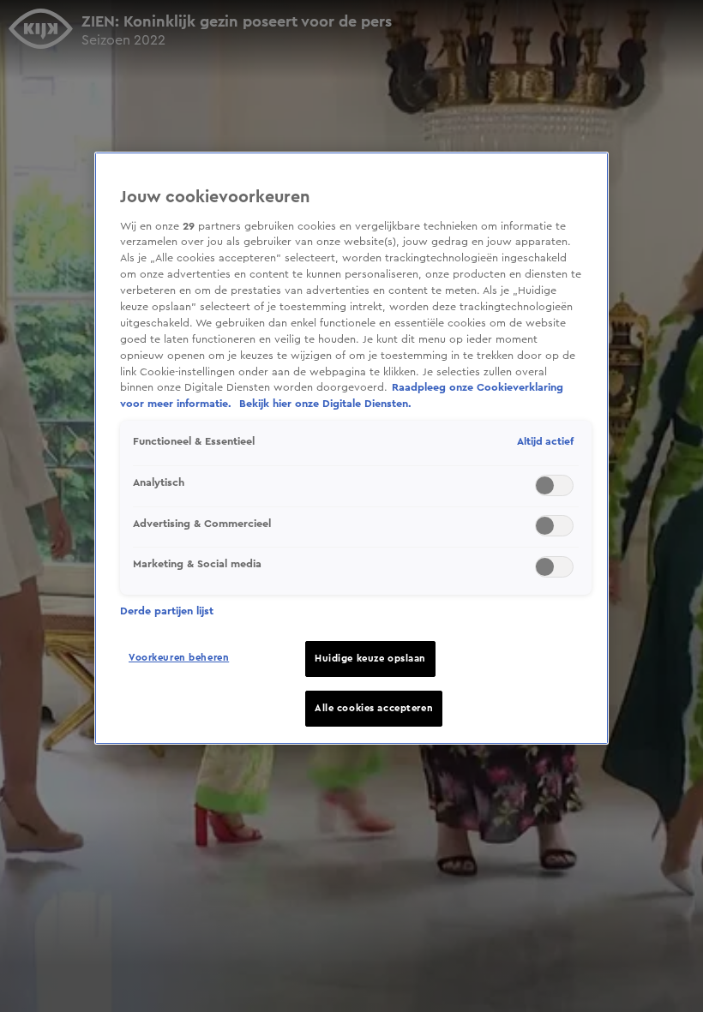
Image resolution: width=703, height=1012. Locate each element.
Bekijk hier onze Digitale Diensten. (325, 403)
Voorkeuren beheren (179, 657)
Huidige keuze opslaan (370, 658)
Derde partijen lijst (166, 611)
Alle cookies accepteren (374, 708)
